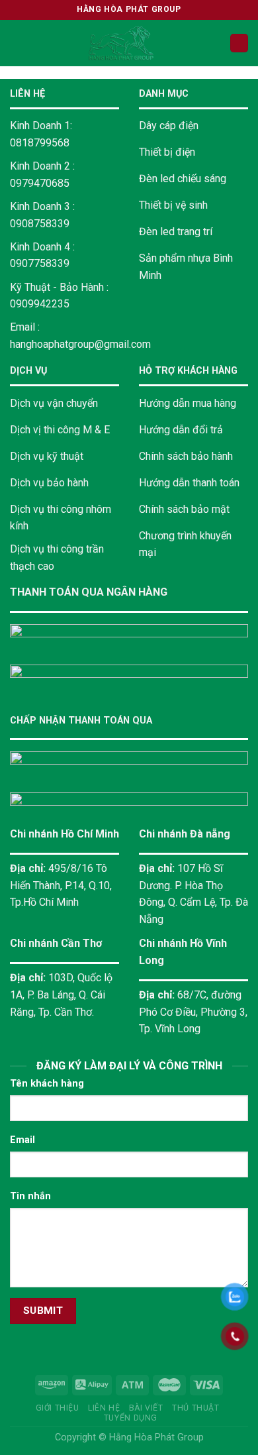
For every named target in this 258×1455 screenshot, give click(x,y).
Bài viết (146, 1408)
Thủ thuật (196, 1408)
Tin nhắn (30, 1196)
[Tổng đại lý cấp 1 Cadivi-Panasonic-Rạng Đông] (121, 43)
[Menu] (18, 43)
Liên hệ (104, 1408)
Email (22, 1140)
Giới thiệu (57, 1408)
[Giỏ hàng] (239, 43)
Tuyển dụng (130, 1418)
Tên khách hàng (47, 1083)
